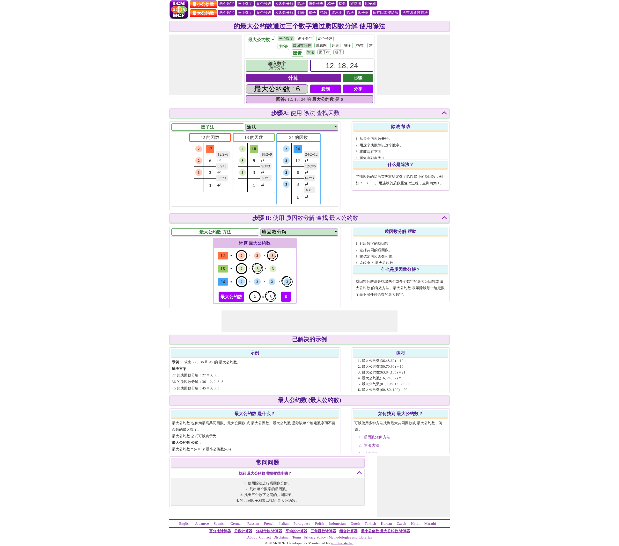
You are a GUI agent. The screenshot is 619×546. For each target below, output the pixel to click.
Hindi (415, 523)
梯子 (331, 4)
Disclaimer (281, 537)
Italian (284, 523)
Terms (297, 537)
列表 (301, 12)
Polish (319, 523)
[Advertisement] (205, 65)
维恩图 (355, 4)
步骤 (358, 78)
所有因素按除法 (385, 12)
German (236, 523)
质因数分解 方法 (377, 437)
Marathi (430, 523)
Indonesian (337, 523)
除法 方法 (371, 445)
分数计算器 (243, 531)
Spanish (220, 523)
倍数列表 (316, 4)
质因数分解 (284, 4)
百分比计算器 (220, 531)
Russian (253, 523)
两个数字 (226, 4)
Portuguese (302, 523)
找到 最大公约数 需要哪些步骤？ (265, 473)
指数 (342, 4)
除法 (301, 4)
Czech (401, 523)
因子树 (370, 4)
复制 (325, 88)
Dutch (355, 523)
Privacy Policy (315, 537)
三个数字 (245, 4)
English (185, 523)
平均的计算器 (296, 531)
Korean (386, 523)
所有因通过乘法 (415, 12)
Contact (265, 537)
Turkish (370, 523)
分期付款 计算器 (269, 531)
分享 (358, 88)
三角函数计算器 (323, 531)
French (269, 523)
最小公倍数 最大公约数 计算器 (385, 531)
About (252, 537)
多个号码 (264, 4)
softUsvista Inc (342, 543)
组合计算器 (348, 531)
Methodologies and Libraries (350, 537)
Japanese (202, 523)
